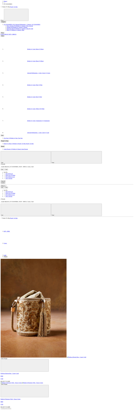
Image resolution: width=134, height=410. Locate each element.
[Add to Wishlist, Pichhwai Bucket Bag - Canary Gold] (25, 365)
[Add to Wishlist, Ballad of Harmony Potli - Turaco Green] (25, 391)
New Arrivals (9, 178)
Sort (2, 169)
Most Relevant (9, 173)
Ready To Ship (14, 7)
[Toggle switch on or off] (1, 7)
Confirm (3, 182)
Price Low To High (10, 175)
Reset (5, 256)
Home (5, 1)
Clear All (3, 181)
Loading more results (6, 408)
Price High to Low (10, 177)
